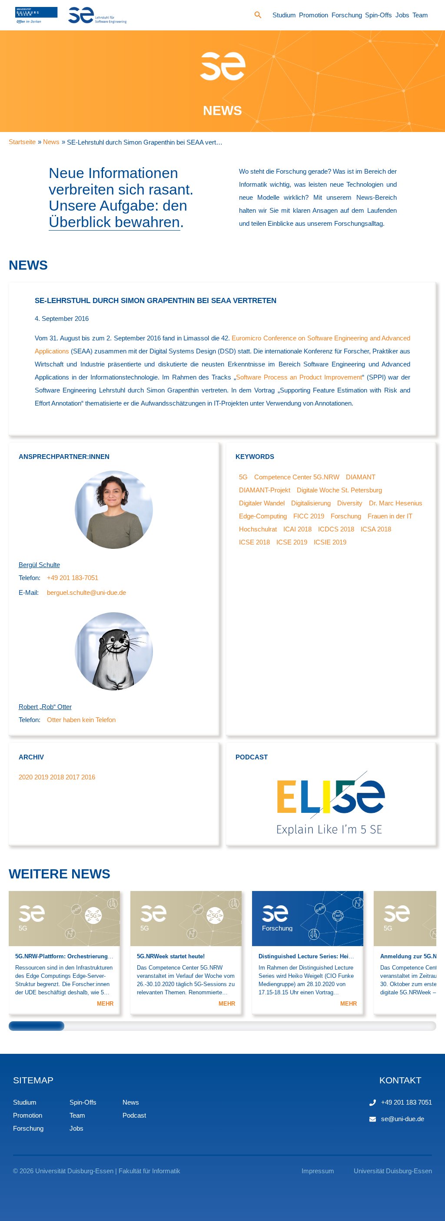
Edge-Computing (263, 516)
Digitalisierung (311, 503)
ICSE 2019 (291, 542)
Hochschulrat (258, 529)
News (131, 1102)
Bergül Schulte (39, 564)
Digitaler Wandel (262, 503)
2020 (26, 777)
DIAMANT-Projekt (264, 490)
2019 (41, 777)
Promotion (313, 15)
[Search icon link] (258, 16)
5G (243, 477)
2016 (88, 777)
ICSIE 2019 (330, 542)
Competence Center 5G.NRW (296, 477)
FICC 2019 (308, 516)
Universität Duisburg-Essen (393, 1171)
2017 (73, 777)
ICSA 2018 (376, 529)
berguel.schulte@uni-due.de (86, 592)
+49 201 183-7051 (72, 577)
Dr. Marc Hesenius (395, 503)
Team (420, 15)
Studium (284, 15)
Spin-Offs (378, 15)
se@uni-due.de (402, 1118)
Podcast (134, 1115)
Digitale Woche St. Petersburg (339, 490)
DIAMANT (360, 477)
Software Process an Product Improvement (299, 377)
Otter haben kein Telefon (81, 719)
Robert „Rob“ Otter (45, 706)
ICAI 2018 (297, 529)
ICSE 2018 (254, 542)
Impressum (318, 1171)
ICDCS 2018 (336, 529)
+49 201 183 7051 (406, 1102)
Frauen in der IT (390, 516)
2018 (57, 777)
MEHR (105, 1003)
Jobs (402, 15)
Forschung (347, 15)
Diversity (349, 503)
